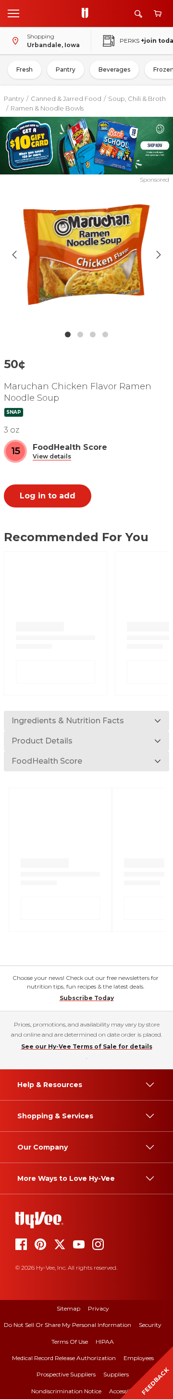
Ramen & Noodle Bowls (47, 108)
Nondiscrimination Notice (66, 1391)
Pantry (65, 69)
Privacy (98, 1308)
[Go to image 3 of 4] (92, 334)
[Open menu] (13, 13)
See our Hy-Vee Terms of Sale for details (86, 1046)
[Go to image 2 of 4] (80, 334)
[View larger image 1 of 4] (86, 254)
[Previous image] (14, 254)
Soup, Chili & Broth (137, 98)
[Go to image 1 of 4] (68, 334)
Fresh (24, 69)
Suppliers (116, 1374)
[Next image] (158, 254)
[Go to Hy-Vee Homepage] (87, 13)
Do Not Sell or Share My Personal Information (67, 1324)
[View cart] (157, 14)
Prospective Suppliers (66, 1374)
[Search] (138, 13)
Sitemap (68, 1308)
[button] (52, 456)
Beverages (114, 69)
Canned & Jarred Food (66, 98)
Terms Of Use (69, 1341)
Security (150, 1324)
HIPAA (105, 1341)
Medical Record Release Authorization (64, 1358)
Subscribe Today (87, 998)
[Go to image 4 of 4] (105, 334)
